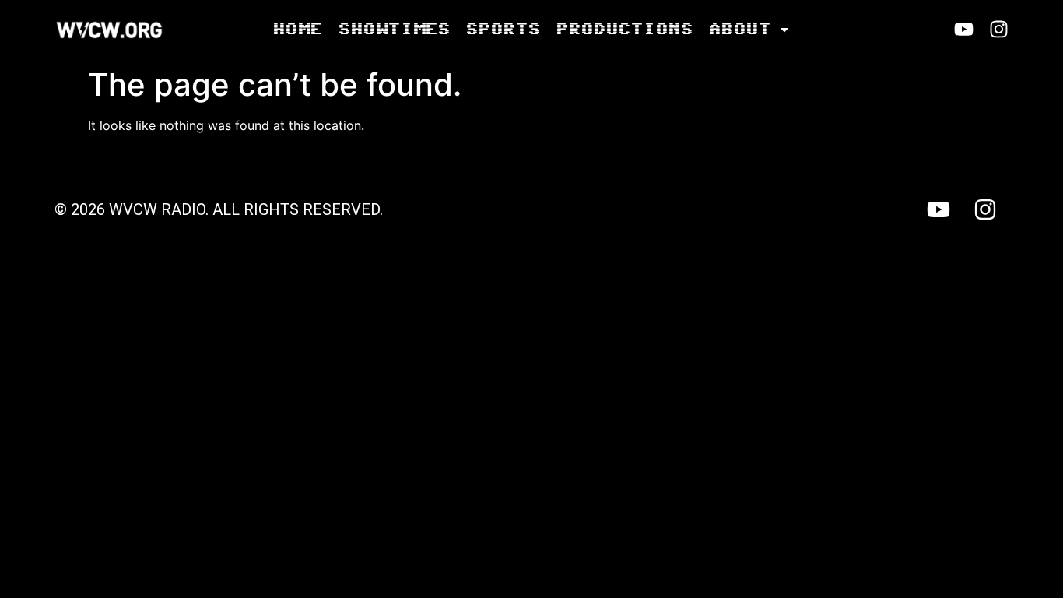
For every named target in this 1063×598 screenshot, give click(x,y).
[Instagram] (999, 29)
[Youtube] (964, 29)
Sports (502, 29)
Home (297, 29)
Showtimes (394, 29)
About (739, 29)
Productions (624, 29)
